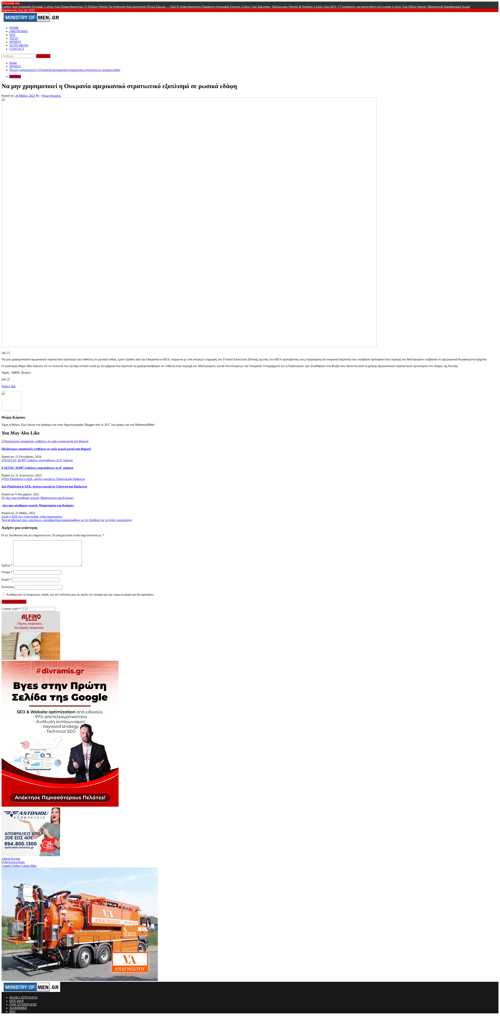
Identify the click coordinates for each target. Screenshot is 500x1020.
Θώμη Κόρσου (51, 95)
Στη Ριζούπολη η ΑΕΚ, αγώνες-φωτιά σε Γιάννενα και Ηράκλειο (44, 486)
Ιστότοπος (8, 587)
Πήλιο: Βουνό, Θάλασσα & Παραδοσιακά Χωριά (431, 6)
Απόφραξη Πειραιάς (23, 6)
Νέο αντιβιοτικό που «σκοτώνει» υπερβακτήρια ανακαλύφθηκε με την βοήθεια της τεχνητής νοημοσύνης (67, 520)
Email (6, 579)
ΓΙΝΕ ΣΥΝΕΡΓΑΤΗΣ (23, 1004)
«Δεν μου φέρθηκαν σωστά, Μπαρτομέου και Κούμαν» (38, 505)
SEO (12, 1011)
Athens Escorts (11, 858)
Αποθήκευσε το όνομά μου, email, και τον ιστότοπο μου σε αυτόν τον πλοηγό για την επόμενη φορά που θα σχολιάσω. (80, 594)
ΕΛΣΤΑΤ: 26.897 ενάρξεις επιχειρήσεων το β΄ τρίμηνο (37, 467)
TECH (13, 38)
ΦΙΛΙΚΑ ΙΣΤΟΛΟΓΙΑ (23, 997)
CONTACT (16, 49)
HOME (14, 27)
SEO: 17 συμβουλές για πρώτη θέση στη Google (352, 6)
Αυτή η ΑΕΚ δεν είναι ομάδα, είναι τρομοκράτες (32, 516)
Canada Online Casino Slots (19, 865)
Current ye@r (11, 608)
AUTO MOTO (19, 45)
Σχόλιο (7, 565)
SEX (12, 34)
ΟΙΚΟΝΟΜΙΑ (18, 31)
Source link (9, 386)
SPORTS (15, 41)
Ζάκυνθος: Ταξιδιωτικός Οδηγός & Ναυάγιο (277, 6)
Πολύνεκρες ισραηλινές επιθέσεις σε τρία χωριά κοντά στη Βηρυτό (46, 449)
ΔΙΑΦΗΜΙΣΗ (18, 1008)
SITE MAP (16, 1001)
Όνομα (7, 572)
